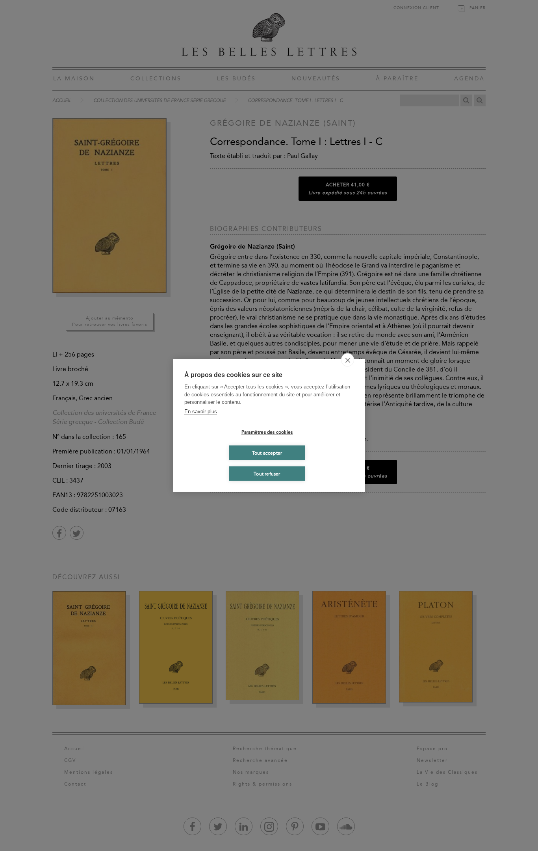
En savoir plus (200, 411)
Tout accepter (267, 452)
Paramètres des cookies (267, 432)
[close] (347, 360)
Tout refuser (267, 473)
